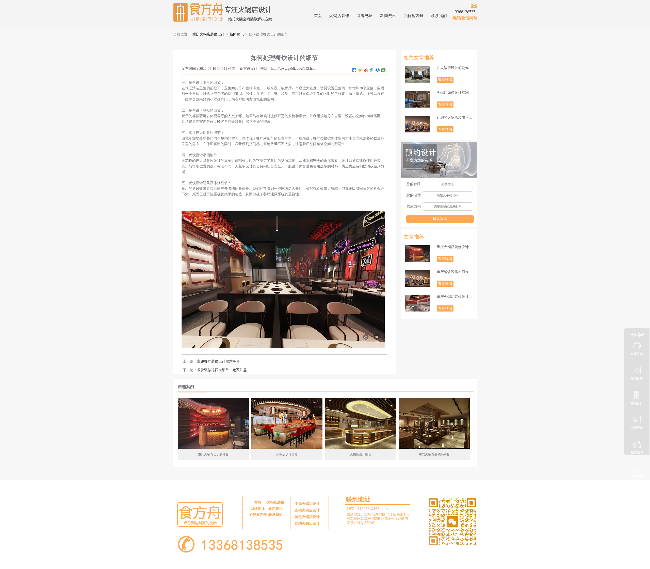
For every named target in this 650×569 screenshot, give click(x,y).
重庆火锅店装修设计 (208, 34)
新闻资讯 (388, 15)
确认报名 (440, 219)
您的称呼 (414, 184)
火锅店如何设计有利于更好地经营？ (456, 93)
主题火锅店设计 (307, 504)
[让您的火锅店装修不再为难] (417, 124)
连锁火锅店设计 (307, 510)
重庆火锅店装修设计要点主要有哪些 (456, 247)
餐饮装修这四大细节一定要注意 (222, 370)
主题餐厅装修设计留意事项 (218, 361)
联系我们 (439, 15)
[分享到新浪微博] (366, 70)
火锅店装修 (339, 15)
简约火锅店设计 (307, 523)
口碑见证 (364, 15)
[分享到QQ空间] (360, 70)
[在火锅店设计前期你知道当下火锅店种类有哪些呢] (417, 74)
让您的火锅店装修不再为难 (456, 117)
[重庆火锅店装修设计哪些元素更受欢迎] (417, 303)
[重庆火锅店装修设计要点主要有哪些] (417, 253)
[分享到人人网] (378, 70)
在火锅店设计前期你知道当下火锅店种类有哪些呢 (456, 68)
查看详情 (445, 80)
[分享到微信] (383, 70)
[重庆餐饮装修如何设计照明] (417, 278)
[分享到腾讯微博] (372, 70)
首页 (318, 15)
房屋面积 (414, 206)
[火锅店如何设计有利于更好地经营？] (417, 99)
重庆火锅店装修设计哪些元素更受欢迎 (456, 297)
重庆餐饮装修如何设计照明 (456, 272)
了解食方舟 (413, 15)
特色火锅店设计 (307, 517)
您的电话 (414, 195)
